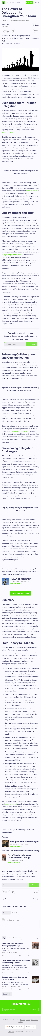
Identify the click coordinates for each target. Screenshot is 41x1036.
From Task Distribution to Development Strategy (12, 944)
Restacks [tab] (15, 913)
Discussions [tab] (17, 938)
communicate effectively (19, 431)
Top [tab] (4, 938)
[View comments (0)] (8, 31)
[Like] (4, 31)
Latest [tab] (9, 938)
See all (5, 994)
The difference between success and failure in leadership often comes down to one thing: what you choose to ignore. (15, 966)
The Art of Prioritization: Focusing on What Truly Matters (16, 961)
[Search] (37, 938)
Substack (11, 1032)
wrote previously (11, 804)
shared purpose (7, 132)
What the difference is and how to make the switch (15, 949)
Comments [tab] (6, 913)
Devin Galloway (7, 24)
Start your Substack (15, 1027)
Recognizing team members (12, 254)
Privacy (22, 1020)
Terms (28, 1020)
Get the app (30, 1027)
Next (34, 899)
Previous (8, 899)
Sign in (37, 3)
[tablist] (10, 913)
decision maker (31, 190)
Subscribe (29, 3)
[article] (20, 949)
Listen (37, 25)
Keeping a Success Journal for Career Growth (14, 978)
